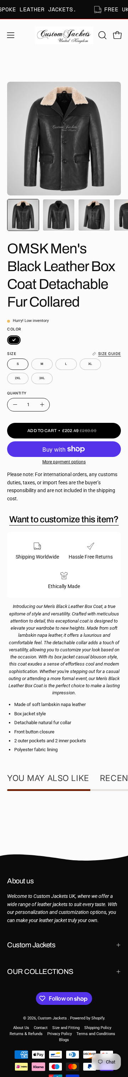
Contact (41, 1027)
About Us (21, 1027)
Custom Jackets (31, 945)
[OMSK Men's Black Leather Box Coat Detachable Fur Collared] (23, 215)
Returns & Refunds (26, 1034)
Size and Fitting (66, 1027)
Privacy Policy (59, 1034)
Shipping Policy (97, 1027)
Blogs (64, 1040)
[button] (102, 35)
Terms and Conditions (95, 1034)
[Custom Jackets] (64, 35)
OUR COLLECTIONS (40, 971)
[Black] (14, 340)
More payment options (64, 461)
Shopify (97, 1018)
